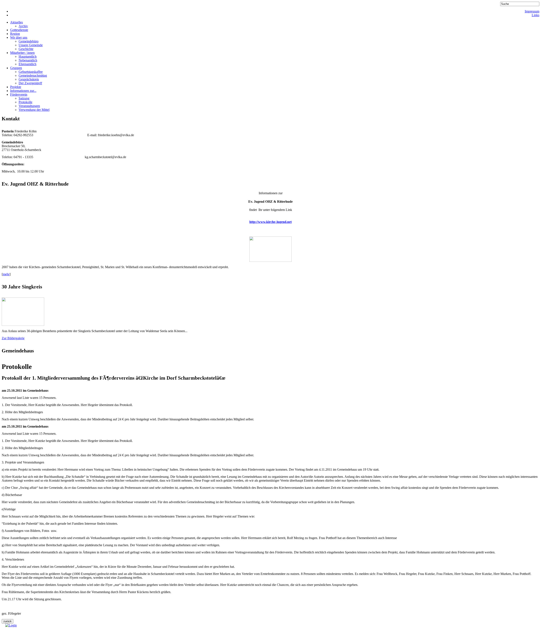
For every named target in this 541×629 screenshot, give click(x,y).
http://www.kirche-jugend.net (270, 222)
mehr (6, 274)
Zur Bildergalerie (13, 338)
